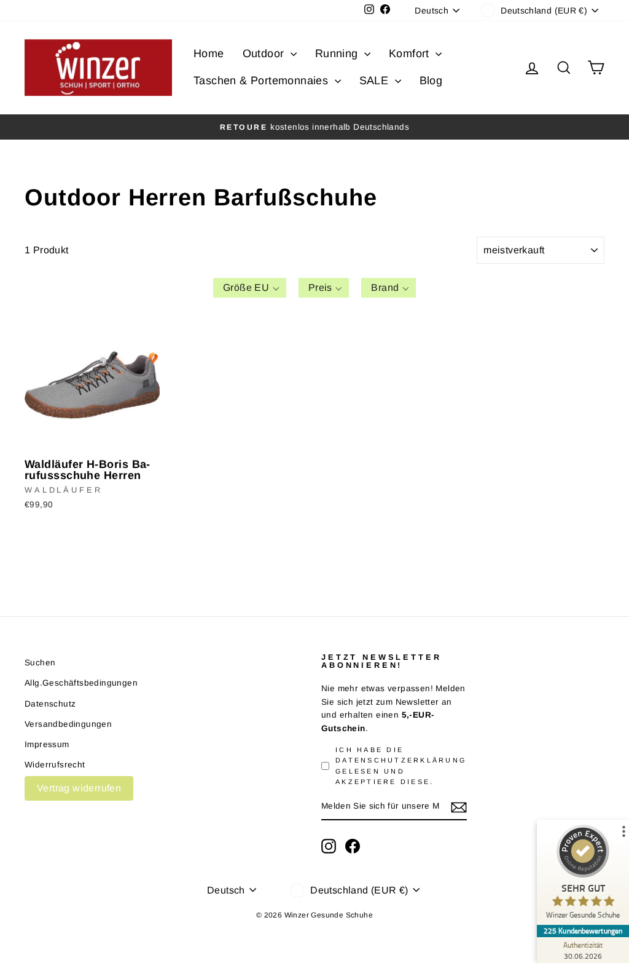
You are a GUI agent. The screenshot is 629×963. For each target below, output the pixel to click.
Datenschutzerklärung (400, 760)
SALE (375, 80)
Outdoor (265, 53)
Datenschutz (50, 703)
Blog (431, 80)
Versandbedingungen (68, 724)
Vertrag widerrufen (79, 788)
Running (338, 53)
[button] (249, 288)
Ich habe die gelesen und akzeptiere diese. (400, 765)
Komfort (410, 53)
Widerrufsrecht (55, 764)
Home (208, 53)
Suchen (40, 662)
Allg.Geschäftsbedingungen (81, 683)
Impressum (47, 744)
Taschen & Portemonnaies (262, 80)
